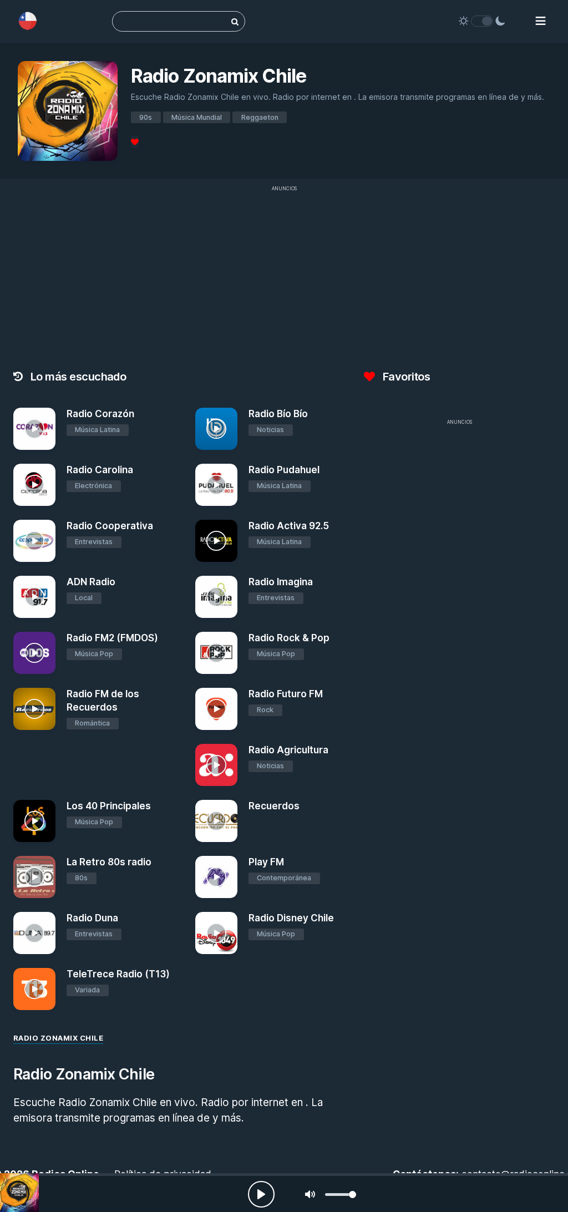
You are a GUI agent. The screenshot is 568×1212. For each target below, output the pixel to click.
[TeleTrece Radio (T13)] (34, 989)
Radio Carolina (100, 469)
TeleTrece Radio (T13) (118, 974)
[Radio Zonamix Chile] (19, 1192)
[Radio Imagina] (216, 597)
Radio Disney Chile (291, 918)
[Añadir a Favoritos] (45, 441)
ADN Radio (91, 581)
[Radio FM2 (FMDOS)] (34, 653)
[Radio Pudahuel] (216, 485)
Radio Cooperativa (110, 525)
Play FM (266, 862)
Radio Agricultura (288, 749)
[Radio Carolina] (34, 485)
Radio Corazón (100, 413)
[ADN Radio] (34, 597)
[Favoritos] (135, 141)
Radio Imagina (280, 581)
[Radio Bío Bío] (216, 429)
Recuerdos (274, 806)
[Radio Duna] (34, 933)
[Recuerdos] (216, 821)
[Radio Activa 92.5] (216, 541)
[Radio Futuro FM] (216, 709)
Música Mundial (196, 117)
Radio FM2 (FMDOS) (112, 637)
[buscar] (235, 21)
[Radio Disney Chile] (216, 933)
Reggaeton (259, 117)
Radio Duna (92, 918)
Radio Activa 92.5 (288, 525)
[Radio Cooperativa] (34, 541)
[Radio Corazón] (34, 429)
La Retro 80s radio (109, 862)
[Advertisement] (459, 508)
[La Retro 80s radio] (34, 877)
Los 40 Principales (109, 806)
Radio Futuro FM (285, 693)
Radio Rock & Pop (288, 637)
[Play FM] (216, 877)
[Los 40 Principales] (34, 821)
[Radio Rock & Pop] (216, 653)
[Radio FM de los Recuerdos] (34, 709)
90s (145, 117)
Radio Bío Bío (278, 413)
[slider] (340, 1194)
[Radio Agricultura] (216, 765)
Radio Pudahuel (284, 469)
